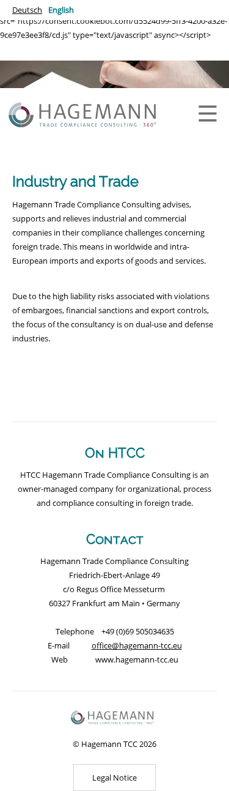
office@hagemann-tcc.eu (137, 645)
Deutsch (27, 9)
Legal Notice (114, 777)
